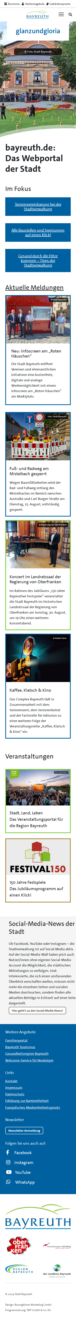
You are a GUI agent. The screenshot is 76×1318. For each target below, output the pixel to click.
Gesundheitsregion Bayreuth (27, 1054)
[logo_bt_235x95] (37, 14)
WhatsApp (25, 1182)
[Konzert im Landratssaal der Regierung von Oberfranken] (38, 575)
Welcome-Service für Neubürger (29, 1060)
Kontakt (11, 1081)
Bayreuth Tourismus (20, 1047)
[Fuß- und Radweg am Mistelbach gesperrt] (38, 464)
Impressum (13, 1087)
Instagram (23, 1162)
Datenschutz (14, 1094)
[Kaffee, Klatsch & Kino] (38, 686)
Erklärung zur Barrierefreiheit (27, 1100)
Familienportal (16, 1040)
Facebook (23, 1152)
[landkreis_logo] (57, 1271)
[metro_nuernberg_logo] (57, 1246)
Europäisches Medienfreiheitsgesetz (32, 1107)
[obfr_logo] (19, 1245)
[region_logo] (19, 1269)
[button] (70, 14)
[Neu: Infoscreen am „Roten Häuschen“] (38, 350)
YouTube (23, 1172)
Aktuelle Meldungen (34, 287)
